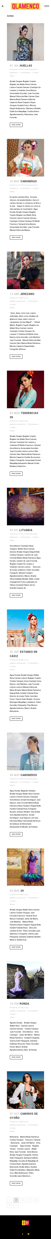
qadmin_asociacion (18, 301)
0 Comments (25, 72)
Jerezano (27, 294)
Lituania (25, 530)
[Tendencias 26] (25, 389)
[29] (25, 867)
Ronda (24, 1004)
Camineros (29, 775)
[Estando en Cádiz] (25, 628)
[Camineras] (25, 157)
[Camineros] (25, 751)
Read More (16, 125)
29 (22, 891)
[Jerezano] (25, 270)
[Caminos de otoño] (25, 1090)
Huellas (26, 66)
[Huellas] (25, 42)
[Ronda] (25, 980)
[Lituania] (25, 506)
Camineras (29, 181)
